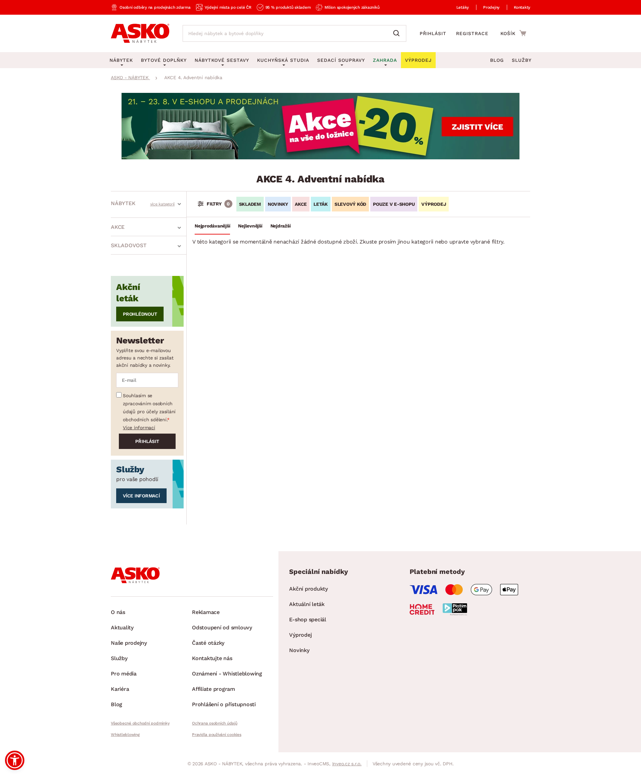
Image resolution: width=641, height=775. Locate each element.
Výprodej (300, 635)
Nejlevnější (250, 225)
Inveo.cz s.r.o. (347, 763)
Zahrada (385, 60)
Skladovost (129, 245)
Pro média (124, 673)
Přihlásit (433, 33)
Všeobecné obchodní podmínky (140, 723)
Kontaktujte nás (212, 658)
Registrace (472, 33)
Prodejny (491, 7)
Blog (497, 60)
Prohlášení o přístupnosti (224, 704)
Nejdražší (280, 225)
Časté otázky (208, 643)
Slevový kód (350, 204)
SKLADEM (250, 204)
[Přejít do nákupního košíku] (513, 33)
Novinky (278, 204)
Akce (118, 227)
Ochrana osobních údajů (214, 723)
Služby (521, 60)
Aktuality (122, 627)
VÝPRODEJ (433, 204)
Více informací (139, 427)
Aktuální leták (307, 604)
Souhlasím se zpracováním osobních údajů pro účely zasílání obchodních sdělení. (149, 407)
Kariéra (120, 689)
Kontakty (522, 7)
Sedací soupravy (341, 60)
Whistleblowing (125, 734)
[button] (15, 760)
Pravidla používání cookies (216, 734)
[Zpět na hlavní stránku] (140, 33)
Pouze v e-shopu (394, 204)
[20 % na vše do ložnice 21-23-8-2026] (320, 157)
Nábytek (123, 203)
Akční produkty (308, 589)
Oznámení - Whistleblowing (227, 673)
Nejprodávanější (212, 225)
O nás (118, 612)
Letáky (462, 7)
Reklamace (206, 612)
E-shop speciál (307, 619)
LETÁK (320, 204)
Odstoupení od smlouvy (222, 627)
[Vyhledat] (398, 33)
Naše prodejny (129, 643)
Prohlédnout (140, 314)
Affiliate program (213, 689)
